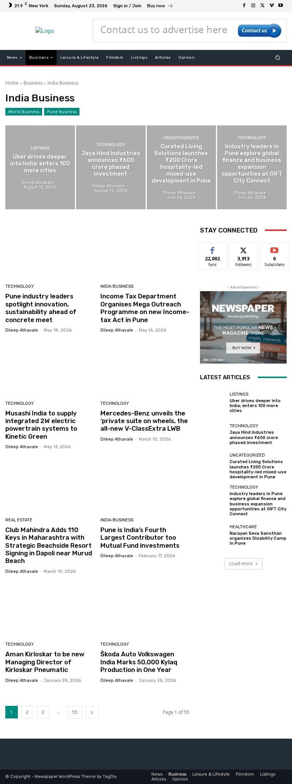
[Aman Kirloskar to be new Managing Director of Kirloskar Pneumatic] (50, 609)
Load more (241, 563)
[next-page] (91, 712)
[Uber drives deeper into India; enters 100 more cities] (40, 167)
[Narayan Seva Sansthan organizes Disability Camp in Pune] (213, 535)
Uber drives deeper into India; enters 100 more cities (255, 405)
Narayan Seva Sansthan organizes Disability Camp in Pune (258, 538)
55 (75, 712)
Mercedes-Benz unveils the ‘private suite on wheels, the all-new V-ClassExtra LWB (144, 421)
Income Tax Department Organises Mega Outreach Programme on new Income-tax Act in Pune (144, 307)
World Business (23, 111)
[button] (277, 57)
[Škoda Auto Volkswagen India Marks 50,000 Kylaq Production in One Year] (145, 609)
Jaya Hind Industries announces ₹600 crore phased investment (254, 437)
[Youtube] (280, 5)
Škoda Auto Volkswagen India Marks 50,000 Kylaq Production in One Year (138, 661)
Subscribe (274, 249)
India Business (116, 286)
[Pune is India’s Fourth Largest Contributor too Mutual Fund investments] (145, 484)
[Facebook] (244, 5)
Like (212, 249)
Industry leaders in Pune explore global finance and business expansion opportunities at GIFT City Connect (258, 503)
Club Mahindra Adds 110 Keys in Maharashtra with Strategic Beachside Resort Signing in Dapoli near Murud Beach (48, 545)
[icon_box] (160, 7)
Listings (40, 148)
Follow (243, 249)
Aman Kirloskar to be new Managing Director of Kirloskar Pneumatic (44, 661)
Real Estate (18, 520)
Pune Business (61, 111)
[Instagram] (253, 5)
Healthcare (243, 527)
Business (33, 83)
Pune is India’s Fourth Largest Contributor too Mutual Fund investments (139, 537)
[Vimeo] (271, 5)
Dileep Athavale (21, 330)
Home (12, 83)
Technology (111, 145)
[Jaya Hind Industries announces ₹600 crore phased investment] (111, 167)
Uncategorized (181, 138)
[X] (262, 5)
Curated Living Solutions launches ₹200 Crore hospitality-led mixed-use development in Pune (258, 469)
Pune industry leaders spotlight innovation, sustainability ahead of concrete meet (40, 307)
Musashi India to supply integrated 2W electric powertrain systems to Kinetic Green (41, 424)
